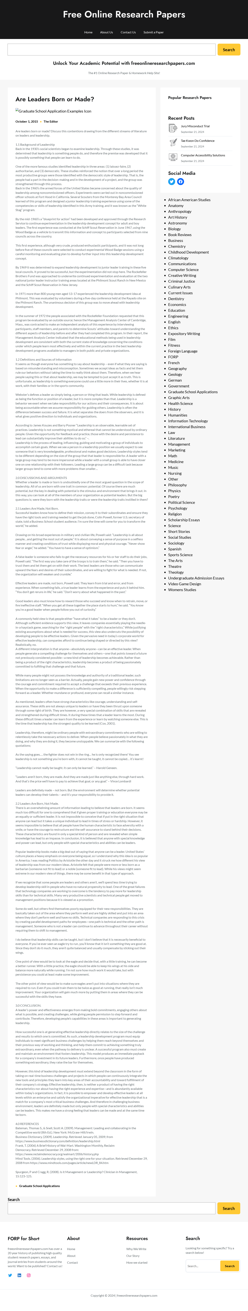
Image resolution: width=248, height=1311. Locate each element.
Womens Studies (182, 589)
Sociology (176, 543)
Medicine (175, 461)
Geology (175, 374)
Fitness (174, 345)
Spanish (174, 548)
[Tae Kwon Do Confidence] (173, 143)
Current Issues (180, 292)
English (174, 322)
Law (171, 432)
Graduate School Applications (39, 1186)
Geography (177, 368)
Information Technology (188, 420)
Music (173, 467)
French (174, 362)
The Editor (51, 121)
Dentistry (176, 298)
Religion (175, 514)
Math (172, 455)
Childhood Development (188, 252)
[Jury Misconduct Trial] (173, 129)
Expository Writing (184, 333)
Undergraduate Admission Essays (196, 578)
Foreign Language (182, 351)
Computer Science (183, 269)
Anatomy (175, 205)
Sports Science (180, 554)
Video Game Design (184, 583)
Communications (182, 263)
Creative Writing (182, 275)
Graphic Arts (179, 397)
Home (88, 32)
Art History (177, 217)
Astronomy (177, 223)
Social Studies (179, 537)
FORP (173, 356)
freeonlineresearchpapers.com (137, 1295)
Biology (174, 228)
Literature (176, 438)
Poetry (173, 496)
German (175, 380)
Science (174, 525)
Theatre (174, 566)
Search (229, 49)
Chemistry (177, 246)
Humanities (177, 415)
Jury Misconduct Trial (195, 126)
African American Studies (189, 199)
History (174, 409)
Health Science (180, 403)
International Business (187, 426)
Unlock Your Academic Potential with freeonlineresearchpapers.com (124, 63)
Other (173, 479)
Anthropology (179, 211)
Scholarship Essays (184, 519)
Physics (174, 490)
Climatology (178, 257)
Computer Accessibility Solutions (203, 155)
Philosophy (177, 484)
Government (178, 386)
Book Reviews (180, 234)
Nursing (175, 473)
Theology (176, 572)
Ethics (173, 327)
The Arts (175, 560)
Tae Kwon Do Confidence (197, 140)
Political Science (181, 502)
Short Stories (179, 531)
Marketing (176, 450)
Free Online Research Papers (124, 14)
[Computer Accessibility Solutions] (173, 158)
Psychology (177, 508)
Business (175, 240)
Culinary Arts (179, 287)
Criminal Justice (181, 281)
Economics (177, 304)
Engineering (178, 316)
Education (176, 310)
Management (179, 444)
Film (171, 339)
